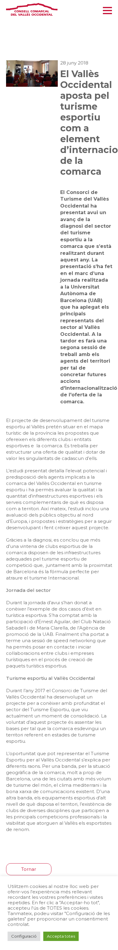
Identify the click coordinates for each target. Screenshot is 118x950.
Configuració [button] (24, 936)
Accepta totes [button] (61, 936)
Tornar (28, 869)
